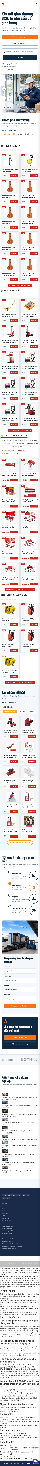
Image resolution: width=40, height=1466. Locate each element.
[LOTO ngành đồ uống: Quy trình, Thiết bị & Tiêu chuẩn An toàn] (20, 1142)
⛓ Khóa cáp (5, 447)
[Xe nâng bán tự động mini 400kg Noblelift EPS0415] (10, 357)
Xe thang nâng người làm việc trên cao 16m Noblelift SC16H (9, 420)
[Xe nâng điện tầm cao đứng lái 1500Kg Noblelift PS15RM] (30, 409)
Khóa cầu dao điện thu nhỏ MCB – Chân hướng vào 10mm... (11, 806)
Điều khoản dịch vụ (7, 1233)
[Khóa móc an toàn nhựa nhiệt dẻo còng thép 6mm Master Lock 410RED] (28, 796)
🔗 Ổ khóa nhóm (19, 440)
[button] (36, 1060)
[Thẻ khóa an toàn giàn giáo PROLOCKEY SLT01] (28, 821)
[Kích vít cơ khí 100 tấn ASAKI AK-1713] (10, 187)
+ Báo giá (14, 736)
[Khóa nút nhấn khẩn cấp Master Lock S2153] (28, 772)
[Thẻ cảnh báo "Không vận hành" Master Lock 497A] (28, 747)
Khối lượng (7, 994)
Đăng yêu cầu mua (19, 43)
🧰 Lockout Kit (22, 450)
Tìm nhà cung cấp (19, 37)
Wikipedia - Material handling (9, 1411)
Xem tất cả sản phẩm (8, 702)
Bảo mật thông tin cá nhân (9, 1248)
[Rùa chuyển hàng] (20, 294)
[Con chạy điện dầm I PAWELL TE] (10, 610)
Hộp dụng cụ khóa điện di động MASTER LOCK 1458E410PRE (10, 579)
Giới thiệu (4, 1211)
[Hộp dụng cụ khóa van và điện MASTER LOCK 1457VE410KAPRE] (30, 569)
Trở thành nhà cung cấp (20, 1044)
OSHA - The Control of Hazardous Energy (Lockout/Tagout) (18, 1407)
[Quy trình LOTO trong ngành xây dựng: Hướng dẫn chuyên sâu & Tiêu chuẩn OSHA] (20, 1094)
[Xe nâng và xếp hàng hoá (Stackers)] (5, 294)
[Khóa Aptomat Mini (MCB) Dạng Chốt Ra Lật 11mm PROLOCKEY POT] (11, 772)
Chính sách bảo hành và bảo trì (10, 1244)
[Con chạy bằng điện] (15, 599)
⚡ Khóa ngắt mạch (31, 440)
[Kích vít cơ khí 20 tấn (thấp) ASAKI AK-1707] (10, 265)
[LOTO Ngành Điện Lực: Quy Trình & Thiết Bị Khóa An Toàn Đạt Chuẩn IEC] (20, 1102)
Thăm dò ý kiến (6, 1218)
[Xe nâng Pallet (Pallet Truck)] (2, 294)
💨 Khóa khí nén (19, 443)
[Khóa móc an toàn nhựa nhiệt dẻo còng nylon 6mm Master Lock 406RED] (11, 821)
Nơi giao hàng (7, 976)
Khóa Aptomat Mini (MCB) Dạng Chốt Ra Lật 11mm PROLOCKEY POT (11, 781)
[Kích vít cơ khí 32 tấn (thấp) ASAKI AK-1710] (30, 213)
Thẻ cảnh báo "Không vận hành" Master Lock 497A (29, 756)
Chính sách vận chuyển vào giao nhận (12, 1246)
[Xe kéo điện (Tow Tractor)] (10, 294)
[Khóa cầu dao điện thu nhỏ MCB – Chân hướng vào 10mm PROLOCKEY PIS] (11, 796)
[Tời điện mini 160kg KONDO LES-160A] (30, 636)
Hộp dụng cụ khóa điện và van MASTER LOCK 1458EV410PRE (30, 553)
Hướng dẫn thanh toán (8, 1228)
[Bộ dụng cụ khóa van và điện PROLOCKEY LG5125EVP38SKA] (30, 517)
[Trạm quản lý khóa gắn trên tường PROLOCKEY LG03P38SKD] (10, 491)
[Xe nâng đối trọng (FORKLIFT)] (18, 294)
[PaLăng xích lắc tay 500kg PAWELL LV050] (10, 161)
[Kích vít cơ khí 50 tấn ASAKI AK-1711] (10, 213)
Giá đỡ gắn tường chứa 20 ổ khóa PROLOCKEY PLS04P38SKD (30, 501)
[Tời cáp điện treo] (7, 599)
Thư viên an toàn (6, 1220)
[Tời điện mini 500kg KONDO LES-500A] (30, 610)
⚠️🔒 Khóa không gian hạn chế (10, 453)
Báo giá (14, 175)
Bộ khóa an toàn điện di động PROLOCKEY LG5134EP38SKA (9, 553)
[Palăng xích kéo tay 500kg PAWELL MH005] (30, 161)
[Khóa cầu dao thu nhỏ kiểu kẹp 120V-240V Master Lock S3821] (11, 722)
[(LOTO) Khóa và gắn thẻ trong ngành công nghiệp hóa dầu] (20, 1136)
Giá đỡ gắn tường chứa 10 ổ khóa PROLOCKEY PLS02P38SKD (10, 527)
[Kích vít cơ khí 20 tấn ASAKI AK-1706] (30, 265)
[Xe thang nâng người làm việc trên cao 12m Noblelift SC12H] (10, 383)
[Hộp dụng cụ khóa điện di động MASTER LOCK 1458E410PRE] (10, 569)
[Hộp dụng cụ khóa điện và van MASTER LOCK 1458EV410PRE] (30, 543)
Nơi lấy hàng (7, 967)
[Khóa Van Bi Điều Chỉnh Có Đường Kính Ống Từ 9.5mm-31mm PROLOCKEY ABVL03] (30, 465)
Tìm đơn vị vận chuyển (19, 1006)
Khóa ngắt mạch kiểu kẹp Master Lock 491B (10, 756)
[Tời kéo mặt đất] (12, 599)
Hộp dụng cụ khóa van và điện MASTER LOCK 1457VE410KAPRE (29, 579)
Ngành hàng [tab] (6, 134)
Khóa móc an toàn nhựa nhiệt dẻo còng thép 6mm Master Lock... (28, 806)
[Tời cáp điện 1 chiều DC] (10, 599)
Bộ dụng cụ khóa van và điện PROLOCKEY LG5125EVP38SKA (29, 527)
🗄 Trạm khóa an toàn (26, 447)
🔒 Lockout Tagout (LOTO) (14, 435)
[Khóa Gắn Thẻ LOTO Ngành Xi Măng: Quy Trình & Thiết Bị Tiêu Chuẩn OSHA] (20, 1128)
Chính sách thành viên (7, 1239)
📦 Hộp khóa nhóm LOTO (9, 450)
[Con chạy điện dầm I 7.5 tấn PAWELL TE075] (10, 662)
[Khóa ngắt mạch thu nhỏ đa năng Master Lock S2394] (28, 722)
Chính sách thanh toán (8, 1241)
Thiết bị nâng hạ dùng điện (14, 595)
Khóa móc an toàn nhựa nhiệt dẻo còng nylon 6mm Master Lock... (10, 831)
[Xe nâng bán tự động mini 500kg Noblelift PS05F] (30, 331)
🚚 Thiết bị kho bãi (10, 290)
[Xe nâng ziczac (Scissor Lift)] (15, 294)
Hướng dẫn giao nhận (7, 1231)
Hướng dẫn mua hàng (7, 1226)
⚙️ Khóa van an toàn (32, 443)
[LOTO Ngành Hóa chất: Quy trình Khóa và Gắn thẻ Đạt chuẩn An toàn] (20, 1159)
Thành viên (5, 1213)
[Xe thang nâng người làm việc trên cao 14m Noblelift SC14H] (30, 357)
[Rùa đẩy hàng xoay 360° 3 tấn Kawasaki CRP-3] (10, 305)
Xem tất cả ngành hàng (9, 130)
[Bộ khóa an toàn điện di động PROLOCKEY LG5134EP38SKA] (10, 543)
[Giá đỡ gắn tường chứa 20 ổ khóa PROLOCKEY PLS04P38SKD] (30, 491)
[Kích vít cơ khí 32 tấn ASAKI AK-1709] (10, 239)
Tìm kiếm (20, 58)
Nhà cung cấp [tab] (17, 134)
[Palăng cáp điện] (5, 599)
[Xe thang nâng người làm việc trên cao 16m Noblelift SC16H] (10, 409)
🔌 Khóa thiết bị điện (7, 443)
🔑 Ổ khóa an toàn (7, 440)
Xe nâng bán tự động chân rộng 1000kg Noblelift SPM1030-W (10, 342)
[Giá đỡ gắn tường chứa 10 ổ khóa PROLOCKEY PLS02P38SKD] (10, 517)
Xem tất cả (5, 1089)
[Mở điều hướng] (36, 3)
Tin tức (3, 1208)
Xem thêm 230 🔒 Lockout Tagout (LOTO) (19, 590)
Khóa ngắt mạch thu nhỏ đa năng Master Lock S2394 (28, 731)
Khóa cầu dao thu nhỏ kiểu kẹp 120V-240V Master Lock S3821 (10, 731)
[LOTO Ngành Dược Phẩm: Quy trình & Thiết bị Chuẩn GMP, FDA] (20, 1119)
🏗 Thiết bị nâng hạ (10, 146)
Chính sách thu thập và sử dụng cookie (24, 1272)
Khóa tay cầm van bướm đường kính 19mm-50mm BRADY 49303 (9, 475)
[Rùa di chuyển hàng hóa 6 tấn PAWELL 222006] (30, 305)
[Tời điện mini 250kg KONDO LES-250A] (10, 636)
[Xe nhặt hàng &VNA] (12, 294)
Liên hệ (3, 1215)
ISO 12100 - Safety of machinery (10, 1409)
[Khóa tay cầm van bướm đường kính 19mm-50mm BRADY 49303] (10, 465)
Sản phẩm (8, 707)
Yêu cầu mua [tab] (28, 134)
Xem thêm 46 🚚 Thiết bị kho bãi (19, 430)
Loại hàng (6, 985)
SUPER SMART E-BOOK (8, 1206)
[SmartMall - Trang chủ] (4, 3)
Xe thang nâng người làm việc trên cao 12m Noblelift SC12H (9, 394)
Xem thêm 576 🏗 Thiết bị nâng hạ (19, 285)
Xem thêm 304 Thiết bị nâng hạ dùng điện (19, 682)
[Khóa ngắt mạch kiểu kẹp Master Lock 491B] (11, 747)
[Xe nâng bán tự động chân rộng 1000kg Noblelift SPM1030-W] (10, 331)
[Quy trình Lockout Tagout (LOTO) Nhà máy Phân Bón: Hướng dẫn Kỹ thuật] (20, 1151)
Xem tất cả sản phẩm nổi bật (19, 842)
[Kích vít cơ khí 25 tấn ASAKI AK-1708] (30, 239)
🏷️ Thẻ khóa (14, 447)
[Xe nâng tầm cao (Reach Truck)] (7, 294)
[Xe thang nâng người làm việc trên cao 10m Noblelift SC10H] (30, 383)
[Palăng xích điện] (2, 599)
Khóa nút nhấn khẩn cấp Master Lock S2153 (29, 781)
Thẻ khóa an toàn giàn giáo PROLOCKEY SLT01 (28, 831)
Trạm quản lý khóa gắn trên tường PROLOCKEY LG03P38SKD (9, 501)
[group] (11, 1060)
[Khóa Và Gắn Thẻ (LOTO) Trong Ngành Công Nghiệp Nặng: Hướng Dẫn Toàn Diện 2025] (20, 1111)
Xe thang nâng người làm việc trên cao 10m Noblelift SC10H (29, 394)
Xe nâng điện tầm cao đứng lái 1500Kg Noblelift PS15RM (29, 420)
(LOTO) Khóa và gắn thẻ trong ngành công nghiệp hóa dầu (19, 1139)
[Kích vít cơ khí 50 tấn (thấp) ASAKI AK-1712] (30, 187)
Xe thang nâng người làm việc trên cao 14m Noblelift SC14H (29, 368)
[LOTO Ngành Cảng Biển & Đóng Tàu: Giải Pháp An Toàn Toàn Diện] (20, 1168)
